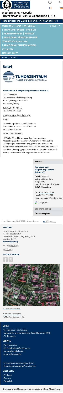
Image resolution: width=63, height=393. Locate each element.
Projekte (31, 30)
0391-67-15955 (15, 107)
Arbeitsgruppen (13, 33)
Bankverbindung (43, 208)
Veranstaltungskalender (14, 351)
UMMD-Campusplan (12, 313)
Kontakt (29, 33)
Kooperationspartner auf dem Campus (20, 366)
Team (18, 26)
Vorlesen (8, 375)
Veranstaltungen (14, 30)
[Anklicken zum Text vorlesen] (50, 8)
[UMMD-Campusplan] (31, 305)
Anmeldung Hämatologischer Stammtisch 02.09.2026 (19, 39)
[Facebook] (5, 261)
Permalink (8, 381)
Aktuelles (29, 26)
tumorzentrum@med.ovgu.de (17, 115)
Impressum (8, 249)
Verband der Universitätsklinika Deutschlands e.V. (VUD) (27, 333)
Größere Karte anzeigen (12, 308)
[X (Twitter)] (11, 261)
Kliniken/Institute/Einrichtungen (17, 348)
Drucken (7, 378)
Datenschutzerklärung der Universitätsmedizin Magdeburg (31, 388)
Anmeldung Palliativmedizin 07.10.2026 (19, 47)
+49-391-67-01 (13, 245)
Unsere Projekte (42, 213)
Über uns (7, 26)
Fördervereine (10, 336)
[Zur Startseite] (15, 10)
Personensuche (10, 345)
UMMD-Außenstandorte (14, 317)
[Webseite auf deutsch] (61, 8)
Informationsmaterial (12, 354)
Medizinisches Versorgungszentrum (18, 363)
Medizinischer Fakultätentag (15, 330)
